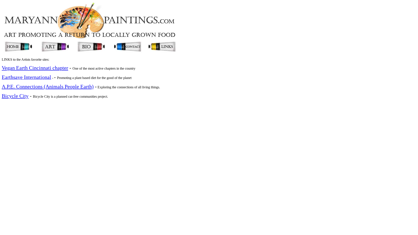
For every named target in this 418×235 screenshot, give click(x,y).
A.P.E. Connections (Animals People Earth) (48, 86)
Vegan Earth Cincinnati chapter (35, 68)
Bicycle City (15, 96)
